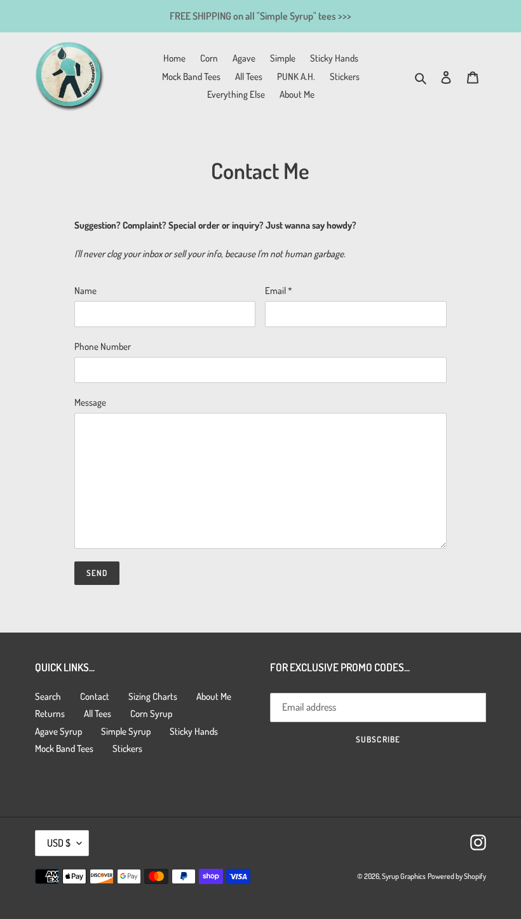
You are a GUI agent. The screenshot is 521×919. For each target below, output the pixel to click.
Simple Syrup (126, 731)
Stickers (127, 748)
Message (90, 402)
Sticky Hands (194, 731)
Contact (94, 696)
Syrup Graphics (404, 876)
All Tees (97, 714)
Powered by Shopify (457, 876)
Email (278, 291)
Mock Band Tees (64, 748)
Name (85, 291)
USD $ (59, 842)
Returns (50, 714)
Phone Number (102, 346)
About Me (213, 696)
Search (48, 696)
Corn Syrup (151, 714)
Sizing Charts (152, 696)
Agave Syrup (58, 731)
